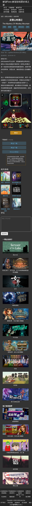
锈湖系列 (12, 493)
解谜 (9, 27)
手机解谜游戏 (12, 491)
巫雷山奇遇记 (8, 16)
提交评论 (4, 233)
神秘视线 (3, 493)
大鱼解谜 (11, 7)
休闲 (27, 27)
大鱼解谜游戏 (4, 491)
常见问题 (10, 502)
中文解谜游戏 (20, 491)
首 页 (5, 7)
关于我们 (3, 502)
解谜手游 (19, 7)
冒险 (4, 27)
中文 (16, 29)
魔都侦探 (12, 496)
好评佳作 (14, 10)
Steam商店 (14, 152)
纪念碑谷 (3, 496)
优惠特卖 (21, 12)
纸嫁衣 (20, 493)
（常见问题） (10, 139)
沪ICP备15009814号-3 (16, 505)
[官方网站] (22, 52)
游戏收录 (17, 502)
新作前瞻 (6, 12)
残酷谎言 (28, 493)
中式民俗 (6, 10)
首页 (2, 16)
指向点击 (21, 27)
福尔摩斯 (28, 496)
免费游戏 (14, 12)
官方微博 (24, 502)
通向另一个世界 (20, 495)
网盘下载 (14, 143)
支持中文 (21, 10)
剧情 (15, 27)
